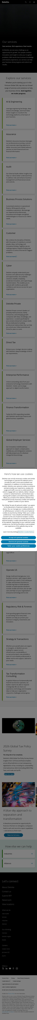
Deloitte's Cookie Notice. (26, 532)
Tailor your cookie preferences (18, 546)
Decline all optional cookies (18, 542)
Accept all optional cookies (18, 538)
